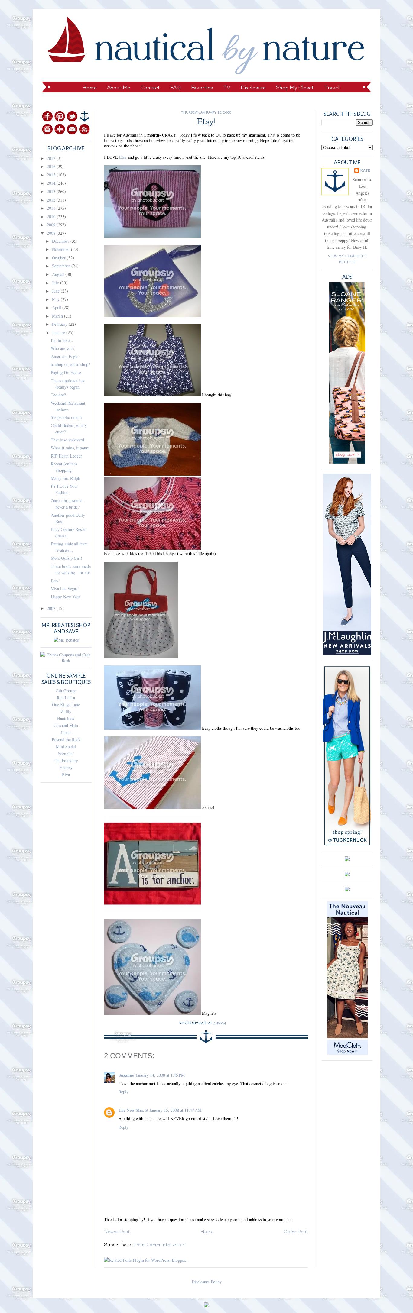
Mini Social (66, 746)
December (61, 241)
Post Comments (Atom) (161, 1244)
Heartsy (66, 767)
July (56, 283)
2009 (52, 225)
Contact (150, 88)
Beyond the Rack (66, 739)
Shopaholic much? (66, 417)
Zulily (66, 711)
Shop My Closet (295, 88)
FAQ (175, 88)
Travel (332, 88)
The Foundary (66, 760)
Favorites (202, 88)
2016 (52, 166)
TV (226, 88)
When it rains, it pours (70, 448)
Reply (123, 1092)
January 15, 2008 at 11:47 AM (175, 1110)
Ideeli (66, 733)
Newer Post (117, 1231)
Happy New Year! (66, 597)
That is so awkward (67, 440)
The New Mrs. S (133, 1110)
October (59, 257)
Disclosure (253, 88)
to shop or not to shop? (70, 364)
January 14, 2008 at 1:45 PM (160, 1075)
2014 (52, 183)
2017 (52, 158)
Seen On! (66, 753)
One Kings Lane (66, 704)
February (60, 324)
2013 (52, 191)
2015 (52, 175)
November (61, 249)
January (59, 332)
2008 (52, 233)
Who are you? (62, 348)
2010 (52, 216)
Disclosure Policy (207, 1282)
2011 (52, 208)
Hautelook (66, 718)
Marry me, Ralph (65, 478)
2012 (52, 200)
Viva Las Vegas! (65, 588)
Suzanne (126, 1075)
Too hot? (58, 395)
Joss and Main (66, 725)
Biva (66, 774)
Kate (365, 170)
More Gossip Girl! (66, 558)
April (57, 307)
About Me (118, 88)
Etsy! (55, 581)
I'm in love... (62, 340)
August (58, 274)
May (56, 299)
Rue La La (66, 697)
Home (90, 88)
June (56, 291)
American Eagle (64, 356)
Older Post (296, 1231)
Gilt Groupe (66, 691)
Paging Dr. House (66, 372)
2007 (52, 608)
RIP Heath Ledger (66, 456)
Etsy (123, 157)
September (61, 266)
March (58, 316)
